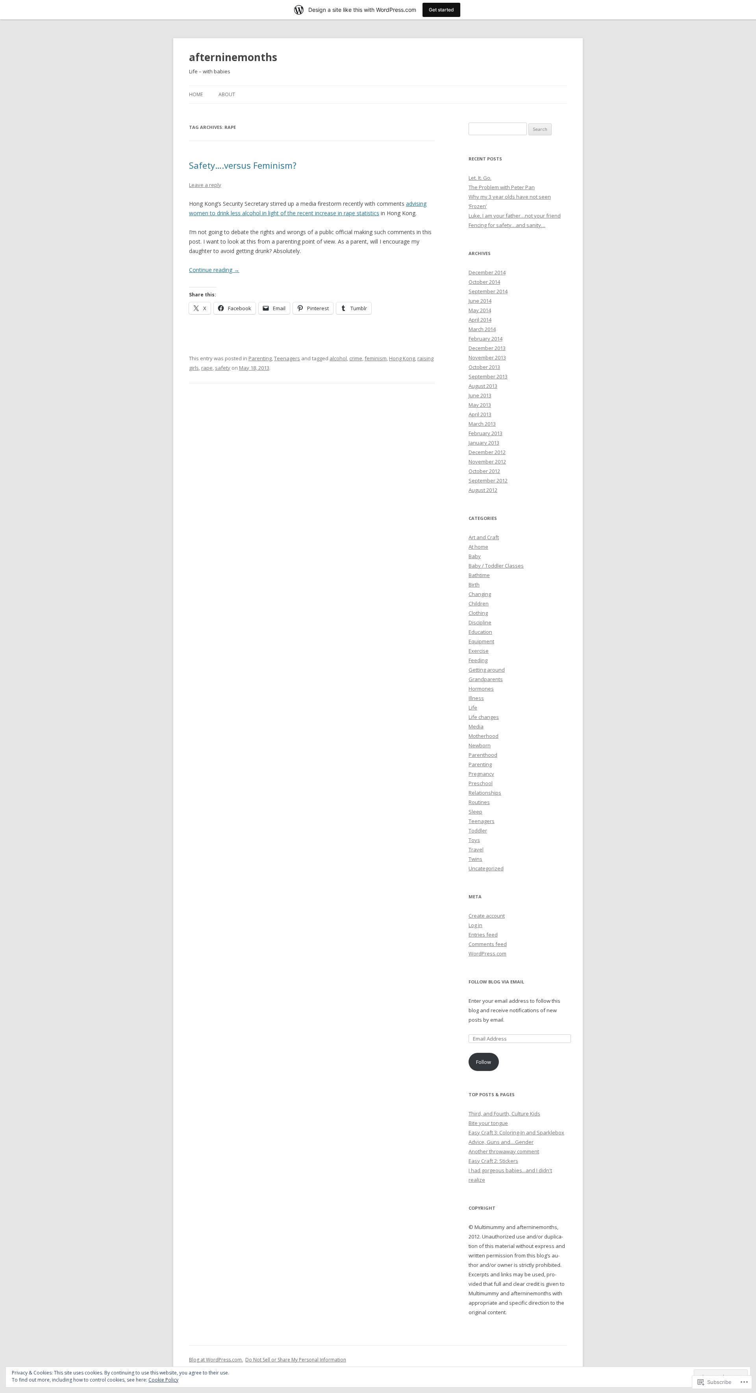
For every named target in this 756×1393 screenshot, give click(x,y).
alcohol (338, 358)
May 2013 (480, 404)
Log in (475, 925)
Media (476, 726)
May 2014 (480, 310)
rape (207, 367)
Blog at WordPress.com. (216, 1359)
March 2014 (482, 329)
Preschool (481, 783)
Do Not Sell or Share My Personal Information (295, 1359)
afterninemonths (233, 57)
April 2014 (480, 319)
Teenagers (287, 358)
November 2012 (487, 461)
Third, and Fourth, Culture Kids (504, 1113)
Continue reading (214, 270)
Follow (483, 1061)
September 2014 (488, 291)
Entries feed (483, 934)
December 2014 (487, 272)
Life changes (484, 717)
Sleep (475, 811)
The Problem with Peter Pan (502, 187)
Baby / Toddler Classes (496, 565)
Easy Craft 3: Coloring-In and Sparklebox (516, 1132)
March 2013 (482, 423)
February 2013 (485, 433)
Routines (479, 802)
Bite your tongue (488, 1123)
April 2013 (480, 414)
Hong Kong (402, 358)
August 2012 (483, 490)
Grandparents (486, 679)
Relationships (485, 792)
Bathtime (479, 575)
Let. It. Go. (480, 177)
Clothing (478, 612)
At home (478, 546)
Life (473, 707)
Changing (480, 594)
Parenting (260, 358)
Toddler (478, 830)
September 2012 (488, 480)
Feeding (478, 660)
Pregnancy (481, 773)
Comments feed (488, 944)
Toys (474, 840)
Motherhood (483, 735)
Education (480, 631)
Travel (476, 849)
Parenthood (483, 754)
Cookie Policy (163, 1379)
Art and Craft (484, 537)
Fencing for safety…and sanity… (507, 225)
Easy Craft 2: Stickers (493, 1160)
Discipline (480, 622)
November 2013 (487, 357)
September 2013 (488, 376)
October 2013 (484, 367)
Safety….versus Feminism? (242, 165)
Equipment (481, 641)
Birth (474, 584)
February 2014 (485, 338)
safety (222, 367)
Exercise (479, 650)
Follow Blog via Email (496, 982)
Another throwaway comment (504, 1151)
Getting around (487, 669)
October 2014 (484, 281)
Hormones (481, 688)
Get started (441, 10)
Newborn (480, 745)
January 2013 (484, 442)
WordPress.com (487, 953)
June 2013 (480, 395)
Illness (476, 698)
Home (196, 94)
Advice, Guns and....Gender (501, 1141)
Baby (475, 556)
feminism (376, 358)
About (227, 94)
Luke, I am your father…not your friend (515, 215)
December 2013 (487, 348)
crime (355, 358)
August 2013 (483, 385)
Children (479, 603)
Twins (475, 858)
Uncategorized (486, 868)
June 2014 (480, 300)
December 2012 (487, 452)
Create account (487, 915)
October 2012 (484, 471)
